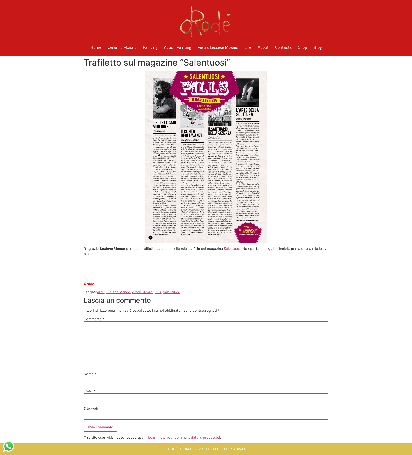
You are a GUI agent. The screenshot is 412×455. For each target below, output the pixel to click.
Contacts (283, 47)
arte (100, 292)
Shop (302, 47)
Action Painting (177, 47)
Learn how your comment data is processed (184, 437)
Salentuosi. (232, 248)
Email (89, 391)
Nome (90, 374)
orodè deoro (142, 292)
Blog (318, 47)
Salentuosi (171, 292)
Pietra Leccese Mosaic (218, 47)
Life (247, 47)
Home (95, 47)
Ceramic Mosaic (122, 47)
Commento (94, 319)
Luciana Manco (118, 292)
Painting (150, 47)
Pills (157, 292)
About (263, 47)
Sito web (91, 408)
